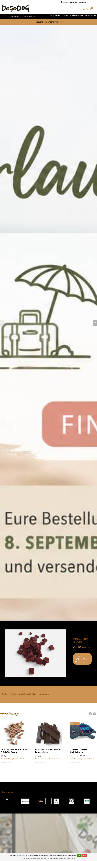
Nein (84, 855)
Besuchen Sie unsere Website (48, 21)
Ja (79, 855)
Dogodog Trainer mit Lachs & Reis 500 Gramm (14, 750)
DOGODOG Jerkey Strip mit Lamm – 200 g (48, 750)
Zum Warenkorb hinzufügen (81, 659)
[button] (2, 323)
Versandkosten (20, 759)
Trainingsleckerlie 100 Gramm (80, 641)
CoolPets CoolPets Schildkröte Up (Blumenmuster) (78, 752)
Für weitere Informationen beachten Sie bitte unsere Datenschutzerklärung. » (49, 858)
